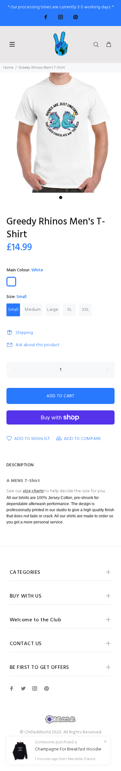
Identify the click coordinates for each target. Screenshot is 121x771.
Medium (33, 309)
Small (13, 309)
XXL (85, 309)
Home (8, 68)
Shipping (24, 333)
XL (69, 309)
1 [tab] (60, 197)
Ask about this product (37, 345)
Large (52, 309)
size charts (33, 491)
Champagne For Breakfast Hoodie (68, 749)
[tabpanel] (60, 133)
